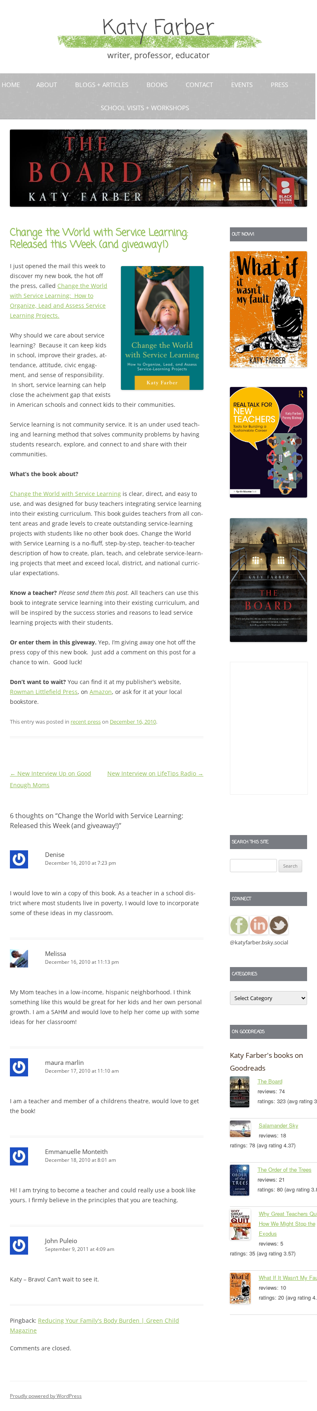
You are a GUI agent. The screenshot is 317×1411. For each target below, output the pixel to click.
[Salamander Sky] (244, 1130)
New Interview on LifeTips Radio (155, 773)
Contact (199, 84)
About (46, 84)
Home (11, 84)
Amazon (101, 692)
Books (157, 84)
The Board (270, 1081)
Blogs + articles (101, 84)
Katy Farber (158, 28)
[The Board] (244, 1093)
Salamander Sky (278, 1125)
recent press (86, 721)
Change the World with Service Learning (65, 494)
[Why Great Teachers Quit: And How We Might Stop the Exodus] (244, 1226)
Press (279, 84)
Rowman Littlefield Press (44, 692)
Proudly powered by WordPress (46, 1395)
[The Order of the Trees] (244, 1182)
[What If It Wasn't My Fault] (244, 1290)
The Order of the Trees (285, 1169)
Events (242, 84)
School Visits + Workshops (145, 108)
